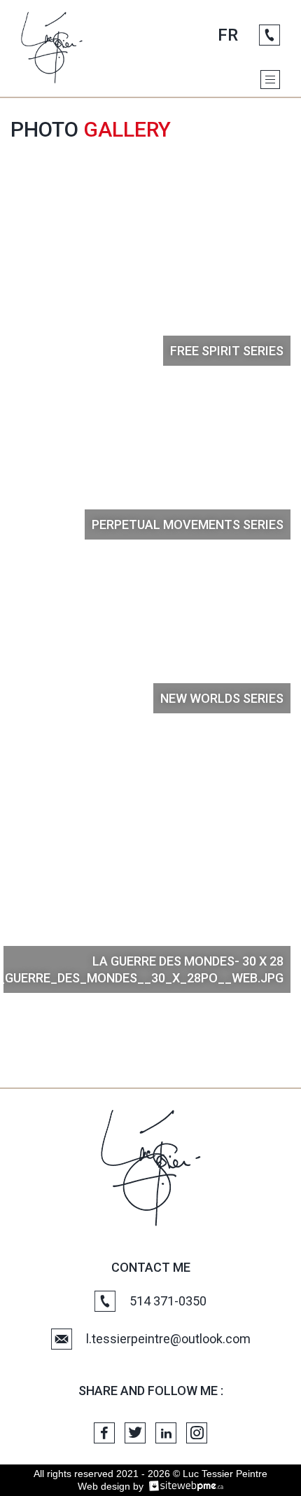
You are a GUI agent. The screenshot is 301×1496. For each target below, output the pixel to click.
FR (228, 35)
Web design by (111, 1486)
